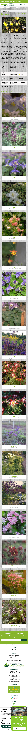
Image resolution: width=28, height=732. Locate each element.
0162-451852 (14, 659)
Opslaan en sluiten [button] (7, 726)
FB (13, 650)
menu (2, 5)
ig (24, 5)
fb (21, 5)
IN (15, 650)
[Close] (25, 708)
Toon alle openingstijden (14, 681)
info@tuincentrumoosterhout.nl (14, 660)
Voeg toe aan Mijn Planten (21, 13)
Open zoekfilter (5, 11)
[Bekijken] (20, 4)
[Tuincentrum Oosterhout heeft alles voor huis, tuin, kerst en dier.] (8, 4)
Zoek (26, 5)
